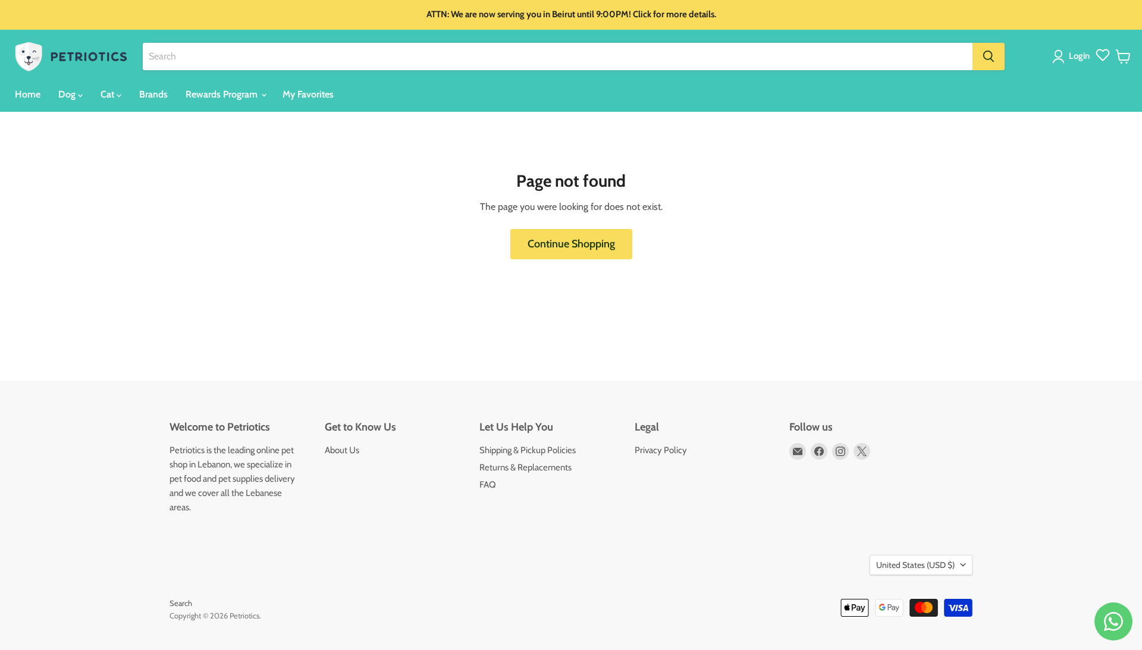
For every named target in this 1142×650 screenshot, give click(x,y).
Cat (109, 94)
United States (915, 565)
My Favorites (308, 94)
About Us (342, 450)
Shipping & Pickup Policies (527, 450)
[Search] (988, 56)
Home (27, 94)
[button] (1073, 56)
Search (181, 603)
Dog (68, 94)
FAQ (487, 484)
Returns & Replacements (525, 467)
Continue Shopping (571, 243)
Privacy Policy (661, 450)
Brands (153, 94)
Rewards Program (223, 94)
